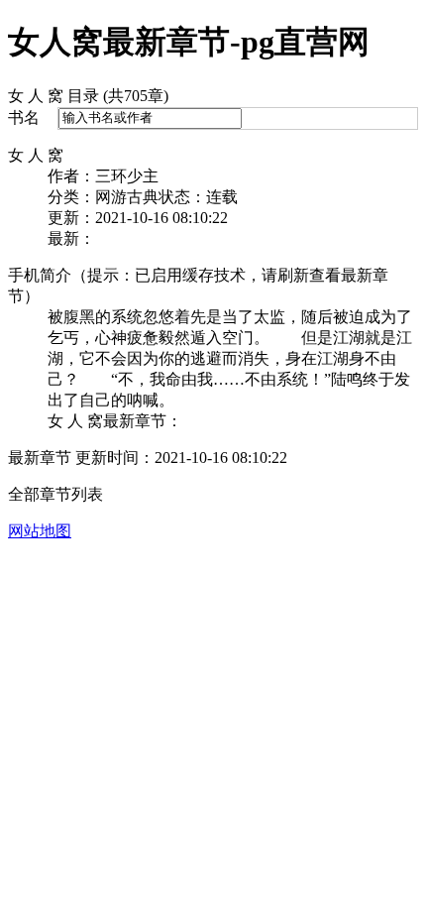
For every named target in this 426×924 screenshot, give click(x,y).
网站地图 (39, 530)
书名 (24, 117)
